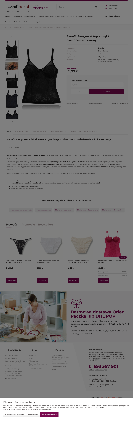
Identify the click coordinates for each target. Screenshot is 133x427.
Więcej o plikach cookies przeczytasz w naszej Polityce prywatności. (28, 409)
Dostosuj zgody (33, 414)
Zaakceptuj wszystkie (49, 414)
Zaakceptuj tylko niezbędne (14, 414)
